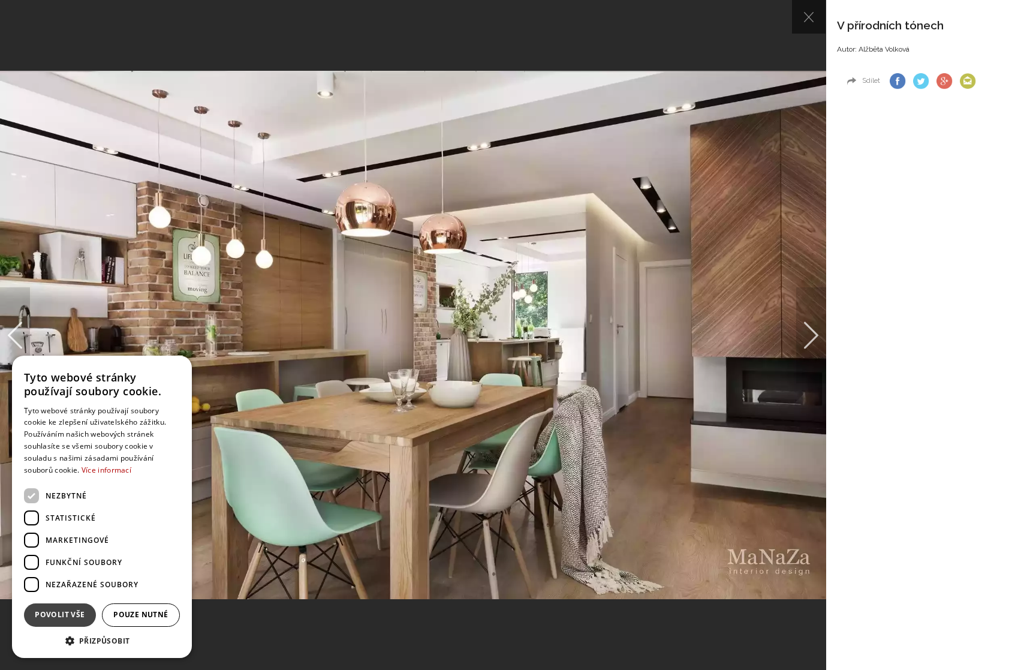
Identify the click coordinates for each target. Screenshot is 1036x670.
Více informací (106, 470)
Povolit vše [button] (60, 614)
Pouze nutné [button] (140, 614)
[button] (102, 640)
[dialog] (102, 507)
